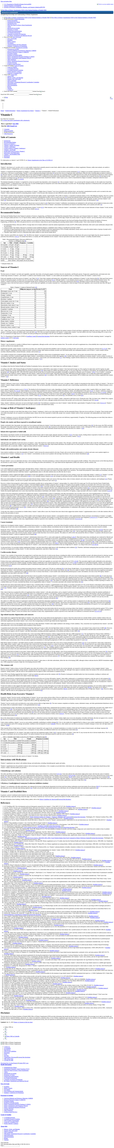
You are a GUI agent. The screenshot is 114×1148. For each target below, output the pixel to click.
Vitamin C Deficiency (10, 147)
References (7, 156)
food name (16, 338)
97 (99, 786)
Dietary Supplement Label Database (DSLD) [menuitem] (19, 58)
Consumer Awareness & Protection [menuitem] (16, 34)
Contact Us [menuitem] (10, 89)
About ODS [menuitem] (10, 76)
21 (7, 376)
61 (111, 577)
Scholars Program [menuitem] (12, 62)
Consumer (6, 129)
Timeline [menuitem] (9, 88)
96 (97, 786)
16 (106, 348)
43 (100, 529)
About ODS (14, 74)
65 (57, 598)
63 (5, 587)
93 (72, 775)
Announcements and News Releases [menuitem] (17, 44)
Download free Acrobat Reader (9, 1063)
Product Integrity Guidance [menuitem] (14, 71)
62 (51, 580)
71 (82, 634)
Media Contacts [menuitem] (11, 41)
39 (24, 507)
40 (17, 508)
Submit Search (36, 91)
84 (102, 689)
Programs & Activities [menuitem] (13, 49)
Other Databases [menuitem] (11, 59)
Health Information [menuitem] (12, 20)
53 (76, 547)
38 (10, 505)
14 (35, 332)
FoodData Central (31, 336)
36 (47, 501)
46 (73, 537)
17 (39, 351)
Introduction (7, 141)
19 (42, 370)
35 (98, 499)
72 (49, 637)
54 (56, 549)
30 (41, 486)
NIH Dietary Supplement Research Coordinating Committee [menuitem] (23, 82)
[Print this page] (6, 97)
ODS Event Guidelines (10, 1051)
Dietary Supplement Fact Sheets (25, 110)
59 (27, 573)
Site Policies (7, 1049)
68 (105, 628)
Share (2, 100)
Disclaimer (7, 157)
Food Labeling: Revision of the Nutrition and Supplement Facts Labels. (42, 827)
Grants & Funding (19, 65)
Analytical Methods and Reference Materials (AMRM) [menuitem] (21, 50)
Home (2, 110)
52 (97, 544)
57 (10, 565)
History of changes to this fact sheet (23, 1022)
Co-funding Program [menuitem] (12, 68)
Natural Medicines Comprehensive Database (15, 914)
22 (17, 391)
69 (30, 629)
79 (59, 674)
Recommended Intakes (10, 142)
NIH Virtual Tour (8, 1058)
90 (8, 725)
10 (5, 200)
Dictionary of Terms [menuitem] (12, 29)
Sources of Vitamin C (9, 144)
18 (65, 356)
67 (19, 541)
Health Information (19, 19)
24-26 (96, 400)
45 (74, 531)
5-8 (101, 403)
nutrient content (5, 338)
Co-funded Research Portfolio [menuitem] (15, 70)
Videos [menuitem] (9, 26)
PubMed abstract (70, 806)
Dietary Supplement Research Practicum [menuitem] (18, 61)
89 (54, 724)
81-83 (89, 687)
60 (100, 576)
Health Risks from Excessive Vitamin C (14, 151)
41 (79, 519)
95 (108, 777)
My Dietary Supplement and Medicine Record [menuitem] (19, 35)
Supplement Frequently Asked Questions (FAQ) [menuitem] (16, 1069)
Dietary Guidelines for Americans (48, 799)
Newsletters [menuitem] (10, 43)
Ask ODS (16, 124)
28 (88, 453)
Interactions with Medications (12, 153)
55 (75, 561)
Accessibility (7, 1048)
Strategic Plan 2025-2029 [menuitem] (14, 79)
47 (75, 537)
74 (83, 644)
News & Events (17, 37)
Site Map (6, 1055)
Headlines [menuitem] (10, 40)
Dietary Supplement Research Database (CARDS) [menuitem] (17, 1104)
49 (93, 541)
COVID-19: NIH (8, 1060)
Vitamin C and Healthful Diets (12, 154)
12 (18, 236)
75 (44, 647)
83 (66, 689)
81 (37, 675)
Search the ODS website (10, 91)
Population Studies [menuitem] (12, 53)
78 (9, 657)
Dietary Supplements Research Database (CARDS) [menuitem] (20, 56)
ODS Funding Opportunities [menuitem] (11, 1120)
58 (68, 570)
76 (106, 651)
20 (45, 375)
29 (29, 476)
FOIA (5, 1054)
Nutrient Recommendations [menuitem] (14, 31)
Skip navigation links (6, 1)
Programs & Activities (22, 47)
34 (53, 498)
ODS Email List (12, 126)
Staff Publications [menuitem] (12, 83)
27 (22, 453)
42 (81, 519)
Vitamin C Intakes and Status (11, 145)
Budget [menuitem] (9, 86)
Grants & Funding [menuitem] (12, 67)
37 (32, 504)
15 (104, 348)
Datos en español (8, 130)
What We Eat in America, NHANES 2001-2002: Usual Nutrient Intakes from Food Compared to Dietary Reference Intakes (57, 838)
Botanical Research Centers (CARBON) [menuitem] (18, 52)
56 (77, 561)
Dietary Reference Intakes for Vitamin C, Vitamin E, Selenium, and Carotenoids (51, 817)
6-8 (105, 392)
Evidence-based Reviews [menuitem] (14, 64)
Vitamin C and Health (10, 150)
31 (88, 488)
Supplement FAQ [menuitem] (12, 23)
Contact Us (7, 1046)
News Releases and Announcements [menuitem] (13, 1091)
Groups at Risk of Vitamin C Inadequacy (15, 148)
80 (35, 675)
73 (86, 640)
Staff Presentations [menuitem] (12, 85)
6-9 (22, 179)
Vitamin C (37, 110)
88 (52, 724)
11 (42, 207)
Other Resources (8, 133)
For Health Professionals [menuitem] (13, 32)
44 (101, 529)
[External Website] (43, 336)
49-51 (57, 543)
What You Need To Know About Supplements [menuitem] (19, 25)
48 (83, 540)
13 (37, 278)
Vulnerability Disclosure (10, 1057)
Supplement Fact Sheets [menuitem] (13, 22)
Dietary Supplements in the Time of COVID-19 (40, 160)
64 (1, 589)
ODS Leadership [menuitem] (11, 80)
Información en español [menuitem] (13, 28)
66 (109, 601)
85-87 (62, 713)
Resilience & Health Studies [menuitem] (14, 55)
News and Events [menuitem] (12, 38)
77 (58, 656)
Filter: (2, 1145)
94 (74, 775)
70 (78, 631)
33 (43, 496)
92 (60, 774)
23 (19, 391)
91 (59, 774)
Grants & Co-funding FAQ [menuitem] (14, 73)
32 (111, 491)
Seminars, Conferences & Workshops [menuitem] (17, 46)
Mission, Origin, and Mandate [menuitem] (15, 77)
